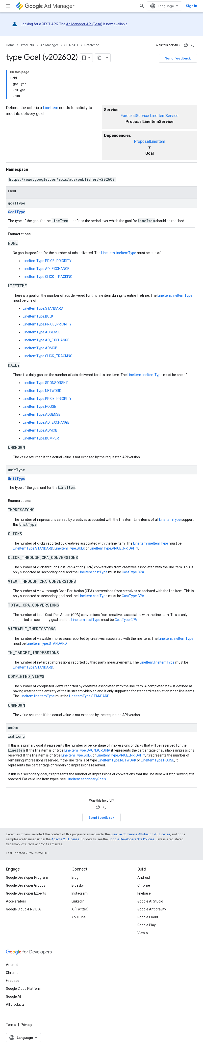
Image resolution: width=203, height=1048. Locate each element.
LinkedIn (78, 901)
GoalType (16, 211)
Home (10, 45)
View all (143, 933)
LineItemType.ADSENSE (41, 332)
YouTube (79, 917)
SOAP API (71, 45)
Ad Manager (59, 6)
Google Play (146, 925)
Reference (91, 45)
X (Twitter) (80, 909)
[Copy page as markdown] (99, 58)
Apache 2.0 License (65, 839)
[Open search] (142, 6)
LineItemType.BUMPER (41, 438)
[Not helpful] (193, 45)
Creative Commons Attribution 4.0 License (140, 834)
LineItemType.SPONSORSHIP (46, 383)
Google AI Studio (150, 901)
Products (27, 45)
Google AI (13, 996)
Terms (11, 1025)
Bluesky (78, 885)
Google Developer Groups (25, 885)
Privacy (26, 1025)
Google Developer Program (27, 877)
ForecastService (135, 115)
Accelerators (16, 901)
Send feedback (178, 58)
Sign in (191, 6)
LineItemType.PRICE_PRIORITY (47, 261)
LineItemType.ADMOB (40, 348)
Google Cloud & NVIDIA (23, 909)
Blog (75, 877)
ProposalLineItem (149, 141)
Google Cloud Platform (23, 988)
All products (15, 1004)
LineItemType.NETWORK (42, 391)
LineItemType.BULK (38, 316)
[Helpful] (186, 45)
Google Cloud (147, 917)
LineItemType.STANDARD (43, 308)
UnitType (16, 478)
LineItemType (170, 520)
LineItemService (164, 115)
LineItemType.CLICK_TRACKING (47, 277)
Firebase (144, 893)
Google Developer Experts (26, 893)
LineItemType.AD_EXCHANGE (46, 269)
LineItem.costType (92, 572)
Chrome (143, 885)
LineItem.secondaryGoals (86, 779)
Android (143, 877)
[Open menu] (8, 6)
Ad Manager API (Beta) (84, 24)
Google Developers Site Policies (131, 839)
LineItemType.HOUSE (39, 406)
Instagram (80, 893)
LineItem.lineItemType (118, 253)
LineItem (50, 107)
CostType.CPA (133, 572)
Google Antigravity (151, 909)
